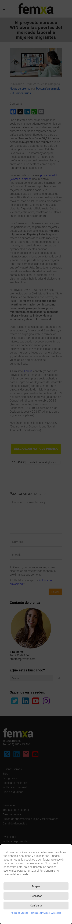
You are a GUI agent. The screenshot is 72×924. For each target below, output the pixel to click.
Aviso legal (56, 913)
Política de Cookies (19, 913)
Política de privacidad (40, 913)
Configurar (36, 905)
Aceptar (36, 886)
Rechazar (36, 895)
